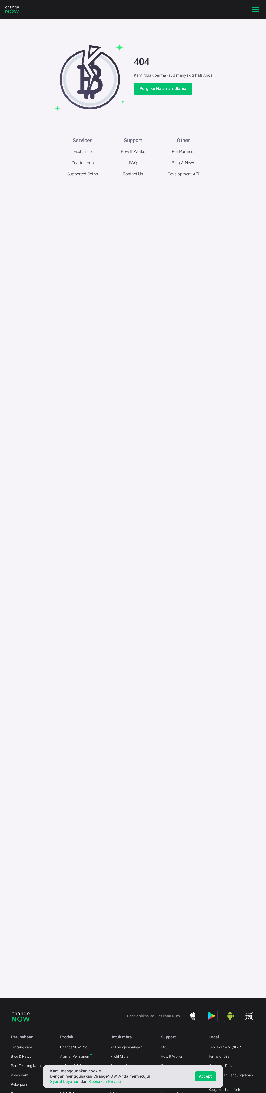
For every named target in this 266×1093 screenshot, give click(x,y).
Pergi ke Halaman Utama (163, 88)
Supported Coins (82, 173)
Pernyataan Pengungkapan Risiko (231, 1077)
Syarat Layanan (64, 1081)
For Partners (183, 151)
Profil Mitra (119, 1056)
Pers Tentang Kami (26, 1066)
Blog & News (183, 162)
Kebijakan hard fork (224, 1090)
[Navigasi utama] (255, 9)
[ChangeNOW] (12, 9)
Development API (183, 173)
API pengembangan (126, 1047)
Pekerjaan (19, 1084)
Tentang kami (22, 1047)
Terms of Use (219, 1056)
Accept (205, 1076)
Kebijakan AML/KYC (225, 1047)
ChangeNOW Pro (73, 1047)
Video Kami (20, 1075)
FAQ (133, 162)
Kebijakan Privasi (222, 1066)
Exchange (83, 151)
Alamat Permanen (74, 1056)
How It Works (133, 151)
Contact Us (133, 173)
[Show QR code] (249, 1016)
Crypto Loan (82, 162)
